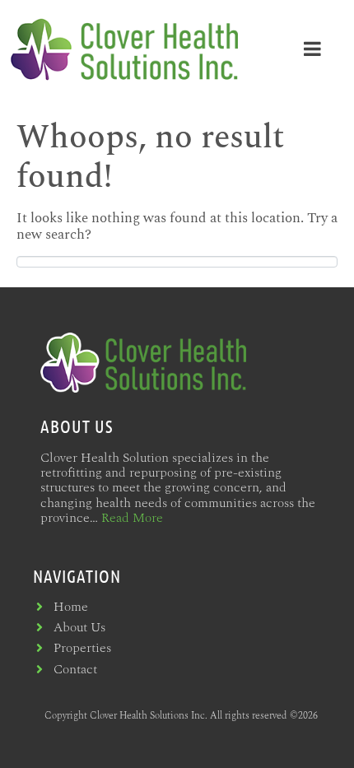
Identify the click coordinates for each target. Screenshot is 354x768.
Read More (132, 518)
